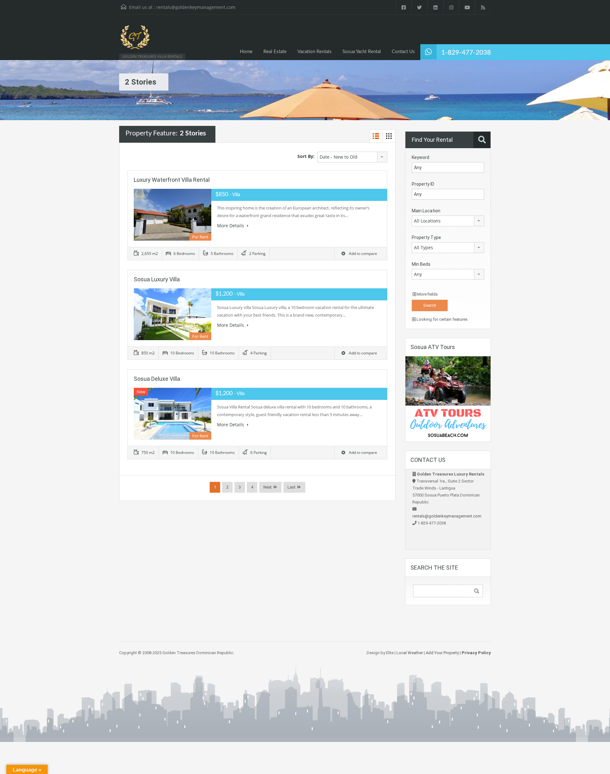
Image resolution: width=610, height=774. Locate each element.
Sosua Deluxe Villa (157, 378)
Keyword (420, 157)
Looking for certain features (442, 319)
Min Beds (421, 264)
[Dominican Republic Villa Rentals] (135, 40)
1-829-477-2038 (466, 52)
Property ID (423, 184)
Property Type (426, 237)
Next (267, 487)
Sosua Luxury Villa (157, 279)
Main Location (426, 210)
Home (246, 51)
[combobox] (352, 157)
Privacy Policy (476, 652)
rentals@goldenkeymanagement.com (195, 7)
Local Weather (409, 652)
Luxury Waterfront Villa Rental (172, 179)
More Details (231, 226)
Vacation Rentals (314, 51)
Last (291, 487)
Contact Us (403, 51)
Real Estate (275, 51)
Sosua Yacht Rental (361, 51)
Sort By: (306, 156)
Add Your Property (442, 652)
